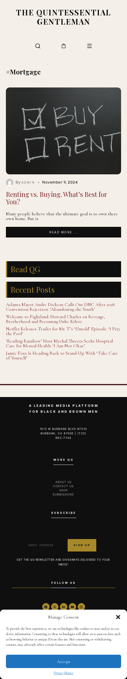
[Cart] (64, 45)
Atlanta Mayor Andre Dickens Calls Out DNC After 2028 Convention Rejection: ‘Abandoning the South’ (60, 307)
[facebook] (46, 607)
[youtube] (72, 607)
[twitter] (54, 607)
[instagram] (81, 607)
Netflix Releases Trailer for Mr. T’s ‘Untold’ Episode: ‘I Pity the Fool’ (63, 331)
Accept (63, 661)
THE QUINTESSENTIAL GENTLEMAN (63, 16)
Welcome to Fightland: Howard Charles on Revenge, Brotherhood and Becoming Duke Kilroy (55, 319)
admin (28, 182)
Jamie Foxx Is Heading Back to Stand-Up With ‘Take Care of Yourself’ (62, 355)
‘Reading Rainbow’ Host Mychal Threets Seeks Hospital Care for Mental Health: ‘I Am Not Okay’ (59, 343)
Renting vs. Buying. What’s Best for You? (56, 198)
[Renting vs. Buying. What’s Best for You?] (63, 130)
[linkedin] (63, 607)
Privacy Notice (63, 673)
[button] (118, 617)
